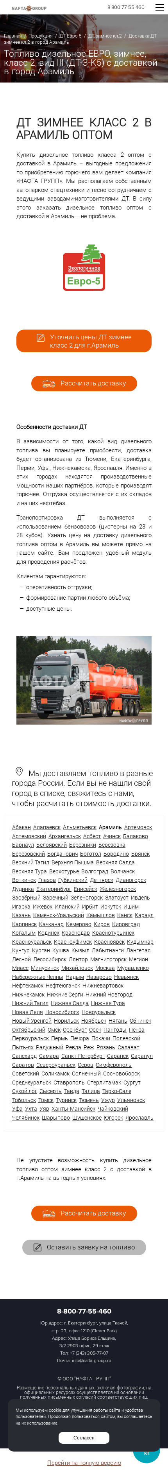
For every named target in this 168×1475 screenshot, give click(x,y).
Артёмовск (138, 827)
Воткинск (24, 880)
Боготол (90, 853)
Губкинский (73, 880)
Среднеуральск (31, 1082)
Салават (128, 1047)
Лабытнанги (108, 950)
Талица (91, 1091)
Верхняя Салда (115, 862)
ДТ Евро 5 (70, 35)
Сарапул (142, 1055)
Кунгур (21, 950)
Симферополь (114, 1064)
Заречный (55, 897)
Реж (89, 1047)
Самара (49, 1055)
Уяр (44, 1108)
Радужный (49, 1047)
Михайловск (77, 967)
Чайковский (113, 1108)
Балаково (135, 836)
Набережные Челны (37, 976)
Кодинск (48, 932)
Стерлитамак (104, 1082)
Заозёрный (26, 897)
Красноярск (109, 941)
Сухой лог (24, 1091)
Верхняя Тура (29, 871)
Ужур (108, 1100)
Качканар (51, 924)
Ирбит (90, 906)
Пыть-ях (23, 1047)
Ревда (73, 1047)
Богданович (62, 853)
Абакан (21, 827)
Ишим (131, 906)
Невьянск (126, 976)
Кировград (126, 924)
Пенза (137, 1029)
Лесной (21, 959)
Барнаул (23, 844)
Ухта (31, 1108)
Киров (102, 924)
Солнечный (86, 1073)
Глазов (47, 880)
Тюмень (89, 1100)
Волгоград (94, 871)
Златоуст (117, 897)
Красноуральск (32, 941)
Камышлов (100, 915)
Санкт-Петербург (83, 1055)
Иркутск (110, 906)
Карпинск (24, 924)
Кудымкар (140, 941)
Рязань (106, 1047)
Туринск (66, 1100)
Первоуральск (30, 1038)
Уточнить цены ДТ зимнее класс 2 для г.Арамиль (90, 340)
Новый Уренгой (32, 1020)
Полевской (126, 1038)
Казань (21, 915)
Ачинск (112, 836)
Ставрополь (69, 1082)
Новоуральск (99, 1012)
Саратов (23, 1064)
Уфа (17, 1108)
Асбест (92, 836)
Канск (124, 915)
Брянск (140, 853)
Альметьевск (80, 827)
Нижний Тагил (30, 1003)
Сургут (132, 1082)
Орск (95, 1029)
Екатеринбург (53, 889)
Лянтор (78, 959)
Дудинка (23, 889)
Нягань (118, 1020)
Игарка (21, 906)
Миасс (20, 967)
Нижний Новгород (109, 994)
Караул (144, 915)
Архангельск (64, 836)
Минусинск (45, 967)
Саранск (118, 1055)
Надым (75, 976)
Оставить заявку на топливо (90, 1246)
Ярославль (139, 1117)
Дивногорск (131, 880)
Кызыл (80, 950)
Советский (25, 1073)
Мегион (138, 959)
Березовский (28, 853)
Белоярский (51, 844)
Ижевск (42, 906)
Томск (46, 1100)
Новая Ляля (27, 1012)
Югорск (113, 1117)
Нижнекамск (28, 994)
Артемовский (29, 836)
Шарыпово (56, 1117)
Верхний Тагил (30, 862)
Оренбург (75, 1029)
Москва (105, 967)
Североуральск (55, 1064)
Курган (41, 950)
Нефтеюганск (63, 985)
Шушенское (87, 1117)
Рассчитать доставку (92, 382)
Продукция (41, 35)
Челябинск (25, 1117)
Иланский (67, 906)
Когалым (24, 932)
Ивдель (140, 897)
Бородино (116, 853)
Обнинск (140, 1020)
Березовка (111, 844)
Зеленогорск (87, 897)
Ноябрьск (93, 1020)
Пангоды (115, 1029)
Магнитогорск (108, 959)
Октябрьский (28, 1029)
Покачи (100, 1038)
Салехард (24, 1055)
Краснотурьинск (113, 932)
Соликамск (55, 1073)
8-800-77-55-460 (84, 1311)
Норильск (66, 1020)
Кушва (60, 950)
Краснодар (76, 932)
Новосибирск (62, 1012)
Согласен (84, 1438)
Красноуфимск (73, 941)
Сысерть (50, 1091)
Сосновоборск (121, 1073)
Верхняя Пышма (73, 862)
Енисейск (85, 889)
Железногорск (118, 889)
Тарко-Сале (116, 1091)
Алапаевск (47, 827)
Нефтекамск (27, 985)
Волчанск (123, 871)
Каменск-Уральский (58, 915)
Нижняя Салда (70, 1003)
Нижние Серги (65, 994)
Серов (85, 1064)
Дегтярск (101, 880)
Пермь (59, 1038)
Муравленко (133, 967)
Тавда (71, 1091)
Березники (82, 844)
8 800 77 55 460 (126, 7)
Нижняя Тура (108, 1003)
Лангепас (138, 950)
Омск (54, 1029)
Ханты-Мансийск (73, 1108)
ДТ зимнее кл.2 (105, 35)
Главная (13, 35)
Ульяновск (131, 1100)
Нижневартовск (102, 985)
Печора (79, 1038)
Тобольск (24, 1100)
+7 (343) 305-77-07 (89, 1353)
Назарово (99, 976)
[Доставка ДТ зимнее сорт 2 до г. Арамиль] (84, 722)
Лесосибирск (49, 959)
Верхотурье (64, 871)
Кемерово (78, 924)
